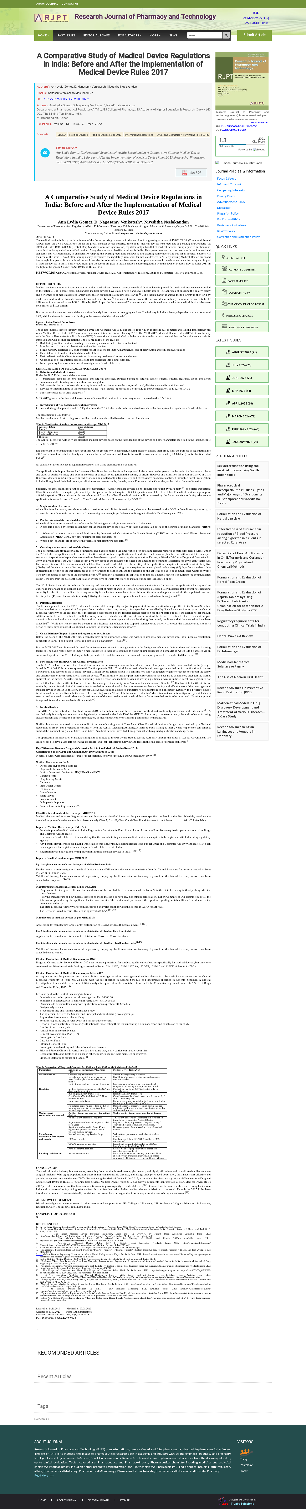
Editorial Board (96, 35)
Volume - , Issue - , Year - (78, 123)
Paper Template (237, 281)
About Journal (47, 3)
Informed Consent (229, 184)
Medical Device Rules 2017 (107, 134)
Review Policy (226, 231)
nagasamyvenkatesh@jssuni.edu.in (70, 92)
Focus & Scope (226, 178)
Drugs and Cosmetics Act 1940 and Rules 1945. (183, 134)
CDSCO (61, 134)
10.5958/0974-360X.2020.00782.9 (66, 99)
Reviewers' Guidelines (231, 225)
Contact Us (70, 3)
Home (42, 35)
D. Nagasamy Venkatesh (90, 86)
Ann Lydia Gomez (62, 86)
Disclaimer (223, 207)
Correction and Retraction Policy (238, 236)
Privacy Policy (226, 196)
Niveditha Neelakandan (122, 86)
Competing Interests (231, 190)
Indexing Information (242, 327)
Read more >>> (260, 122)
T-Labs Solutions (242, 1503)
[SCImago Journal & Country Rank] (238, 162)
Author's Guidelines (241, 269)
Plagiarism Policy (228, 213)
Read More (42, 1475)
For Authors (129, 35)
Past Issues (66, 35)
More (154, 35)
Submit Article (255, 34)
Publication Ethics (228, 219)
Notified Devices (78, 134)
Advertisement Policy (231, 202)
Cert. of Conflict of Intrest (245, 304)
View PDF (194, 172)
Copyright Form (238, 292)
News (173, 35)
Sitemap (124, 1500)
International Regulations (139, 134)
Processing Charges (238, 315)
